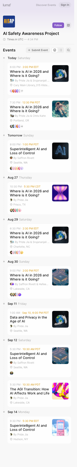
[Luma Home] (7, 4)
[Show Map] (68, 25)
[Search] (68, 50)
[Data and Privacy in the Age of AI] (39, 321)
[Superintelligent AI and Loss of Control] (39, 156)
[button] (39, 79)
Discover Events (46, 4)
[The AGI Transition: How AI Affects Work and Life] (39, 393)
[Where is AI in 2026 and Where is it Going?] (39, 79)
